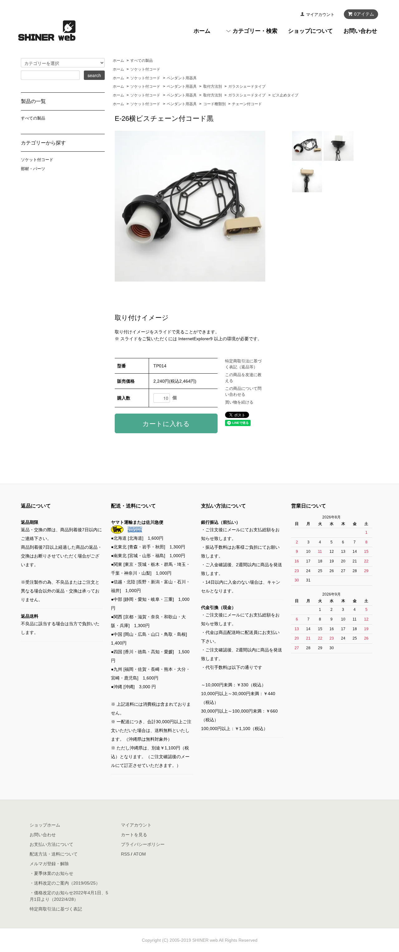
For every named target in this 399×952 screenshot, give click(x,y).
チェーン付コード (247, 104)
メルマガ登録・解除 (49, 863)
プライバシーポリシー (143, 844)
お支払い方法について (51, 844)
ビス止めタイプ (285, 95)
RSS (125, 853)
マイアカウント (320, 14)
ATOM (139, 853)
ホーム (202, 31)
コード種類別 (214, 104)
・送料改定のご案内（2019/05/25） (65, 883)
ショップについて (310, 31)
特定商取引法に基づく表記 (56, 908)
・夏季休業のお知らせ (51, 873)
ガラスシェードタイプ (247, 86)
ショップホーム (45, 824)
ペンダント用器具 (182, 78)
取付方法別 (212, 86)
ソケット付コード (145, 69)
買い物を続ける (239, 402)
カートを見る (134, 834)
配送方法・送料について (54, 853)
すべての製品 (141, 60)
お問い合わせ (360, 31)
